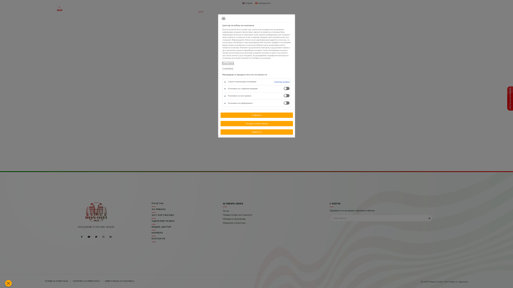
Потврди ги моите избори (257, 124)
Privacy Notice (228, 63)
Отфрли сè (256, 115)
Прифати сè (257, 132)
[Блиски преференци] (8, 283)
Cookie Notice (227, 68)
